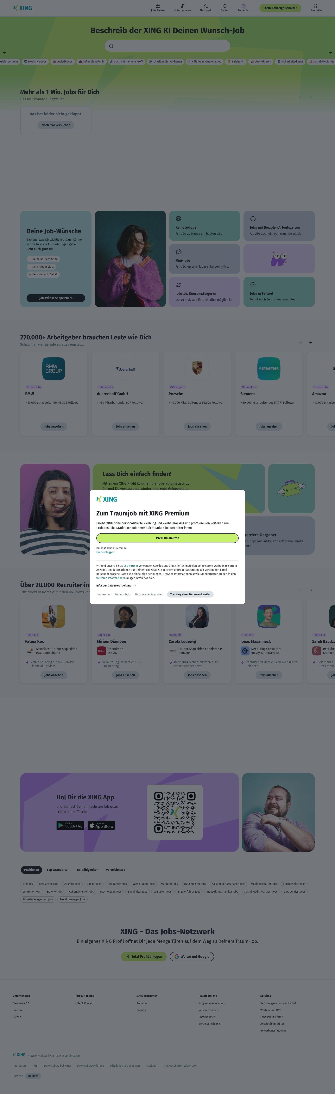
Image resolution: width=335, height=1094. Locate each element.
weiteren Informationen (111, 578)
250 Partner (131, 565)
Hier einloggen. (105, 552)
